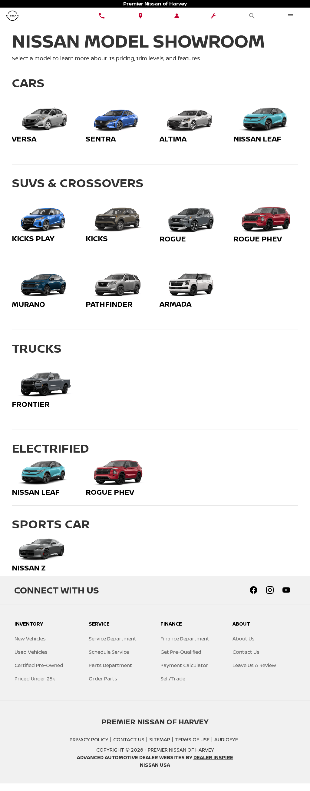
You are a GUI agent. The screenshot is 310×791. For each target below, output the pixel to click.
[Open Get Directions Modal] (140, 16)
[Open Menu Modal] (290, 16)
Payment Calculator (184, 665)
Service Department (112, 638)
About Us (243, 638)
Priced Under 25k (35, 678)
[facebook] (253, 590)
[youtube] (286, 590)
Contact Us (245, 652)
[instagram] (269, 590)
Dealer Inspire (213, 757)
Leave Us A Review (254, 665)
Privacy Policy (89, 739)
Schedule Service (109, 652)
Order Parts (103, 678)
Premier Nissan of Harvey (181, 749)
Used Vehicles (31, 652)
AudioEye (226, 739)
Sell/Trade (172, 678)
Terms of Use (192, 739)
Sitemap (159, 739)
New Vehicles (30, 638)
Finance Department (184, 638)
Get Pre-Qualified (180, 652)
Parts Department (110, 665)
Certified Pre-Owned (39, 665)
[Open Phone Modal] (101, 16)
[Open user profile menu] (177, 15)
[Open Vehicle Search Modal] (251, 16)
